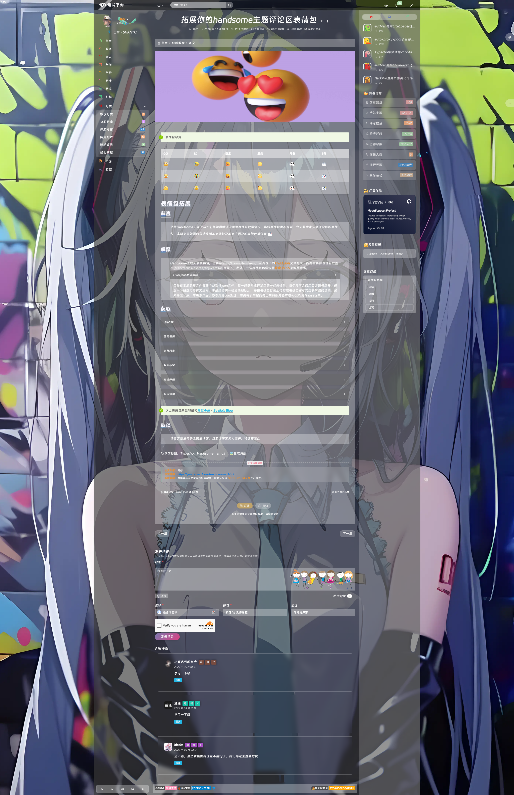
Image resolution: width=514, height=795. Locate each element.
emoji (221, 453)
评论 (159, 562)
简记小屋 (203, 410)
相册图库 (122, 122)
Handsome (205, 453)
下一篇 (347, 534)
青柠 (195, 29)
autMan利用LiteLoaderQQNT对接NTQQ (404, 26)
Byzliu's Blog (223, 410)
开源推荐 (122, 129)
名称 (159, 605)
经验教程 (122, 152)
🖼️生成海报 (237, 453)
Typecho (187, 453)
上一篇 (162, 534)
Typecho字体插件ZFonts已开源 (397, 52)
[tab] (371, 17)
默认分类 (122, 114)
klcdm (178, 745)
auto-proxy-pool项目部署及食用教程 (402, 39)
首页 (164, 43)
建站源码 (122, 145)
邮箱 (227, 605)
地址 (294, 605)
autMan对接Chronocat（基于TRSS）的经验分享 (410, 65)
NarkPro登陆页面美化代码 (393, 78)
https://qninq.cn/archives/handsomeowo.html (205, 474)
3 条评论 (260, 29)
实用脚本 (122, 137)
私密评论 (339, 596)
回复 (178, 680)
